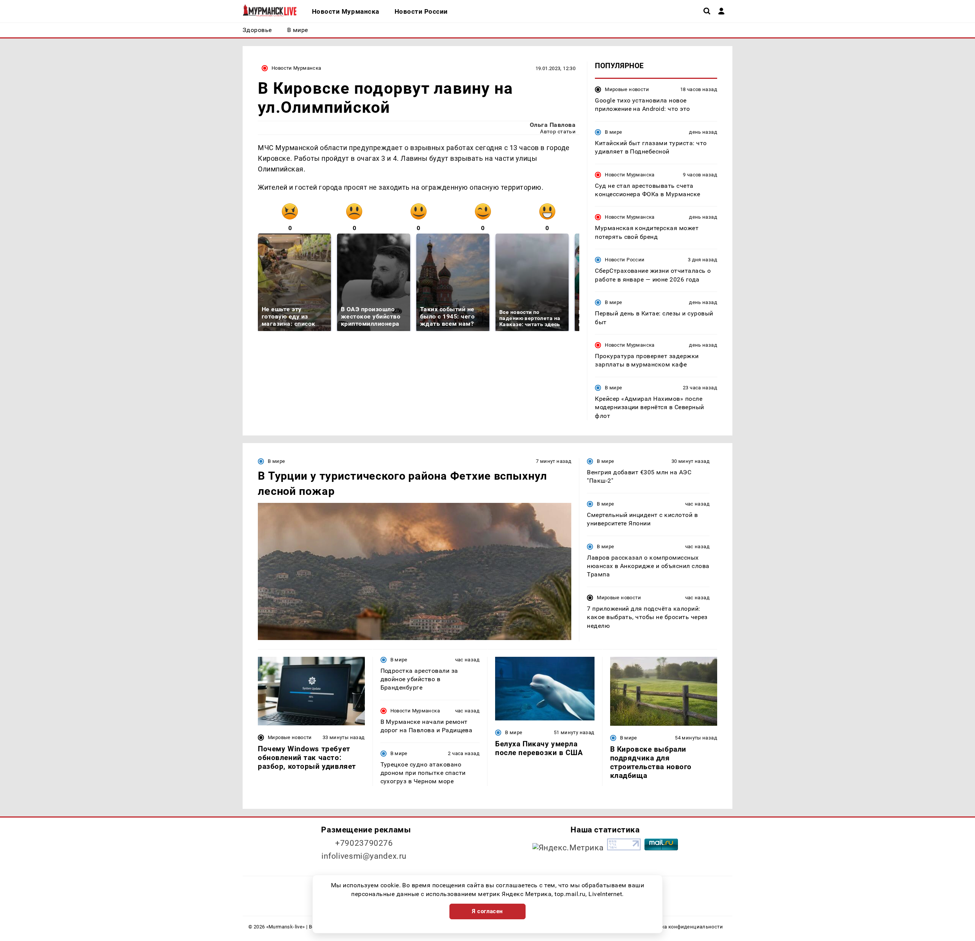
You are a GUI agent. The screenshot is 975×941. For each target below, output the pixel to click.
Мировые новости (627, 89)
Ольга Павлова (552, 124)
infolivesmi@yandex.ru (364, 856)
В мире (613, 132)
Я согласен (487, 911)
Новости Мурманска (296, 68)
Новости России (624, 259)
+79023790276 (364, 843)
